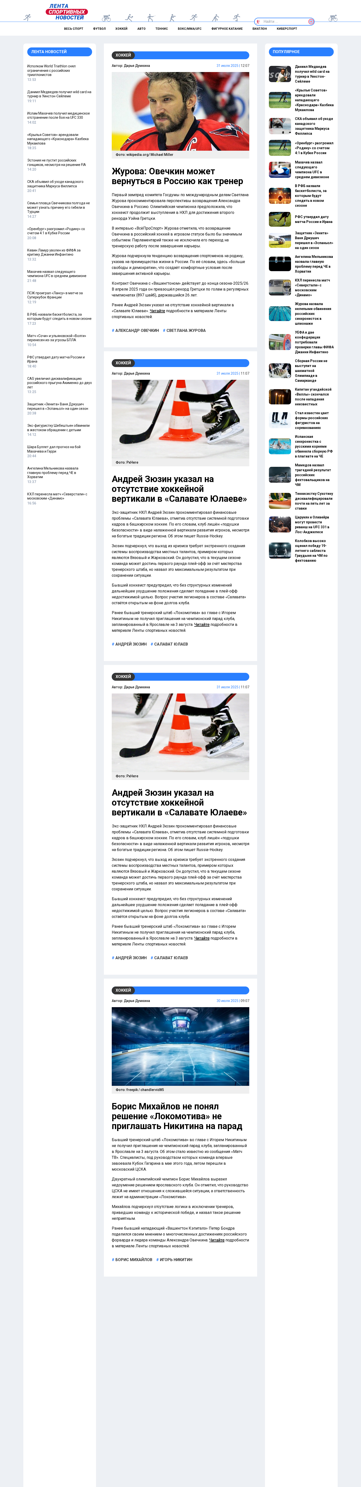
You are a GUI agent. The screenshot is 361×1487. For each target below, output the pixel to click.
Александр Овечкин (136, 330)
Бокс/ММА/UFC (190, 28)
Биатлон (259, 28)
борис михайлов (133, 1259)
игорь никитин (175, 1259)
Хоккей (121, 28)
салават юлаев (170, 644)
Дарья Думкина (137, 66)
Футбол (99, 28)
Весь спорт (73, 28)
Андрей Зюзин (130, 644)
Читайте (157, 311)
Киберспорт (287, 28)
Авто (141, 28)
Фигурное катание (227, 28)
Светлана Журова (186, 330)
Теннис (161, 28)
